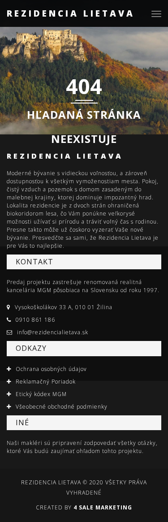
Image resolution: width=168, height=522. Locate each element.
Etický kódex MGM (41, 394)
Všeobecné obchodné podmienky (62, 406)
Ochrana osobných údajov (51, 369)
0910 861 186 (35, 320)
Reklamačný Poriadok (46, 381)
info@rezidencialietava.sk (52, 332)
